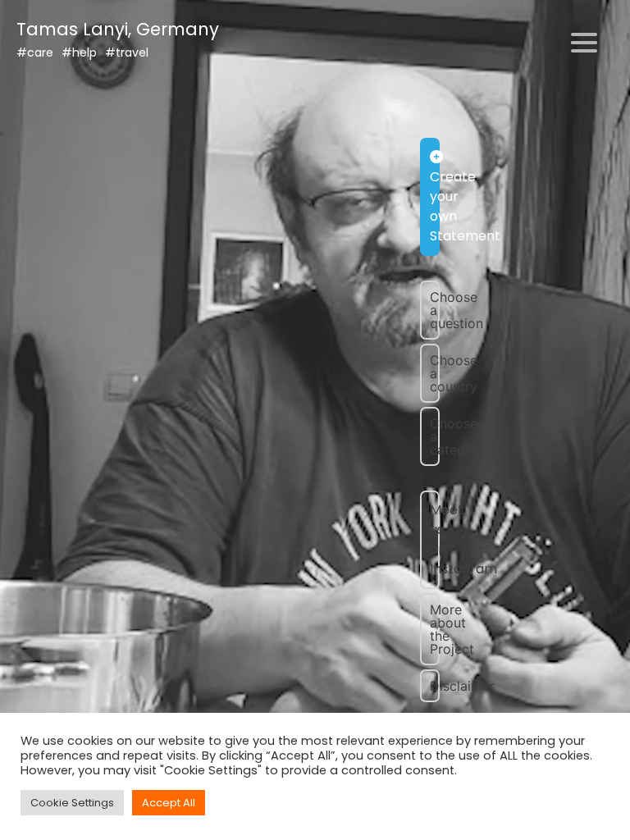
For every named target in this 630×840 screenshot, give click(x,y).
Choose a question (435, 310)
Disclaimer (435, 686)
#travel (126, 52)
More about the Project (435, 629)
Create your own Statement (435, 206)
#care (34, 52)
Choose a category (435, 436)
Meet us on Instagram (435, 539)
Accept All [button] (168, 802)
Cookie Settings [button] (72, 802)
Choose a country (435, 373)
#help (79, 52)
